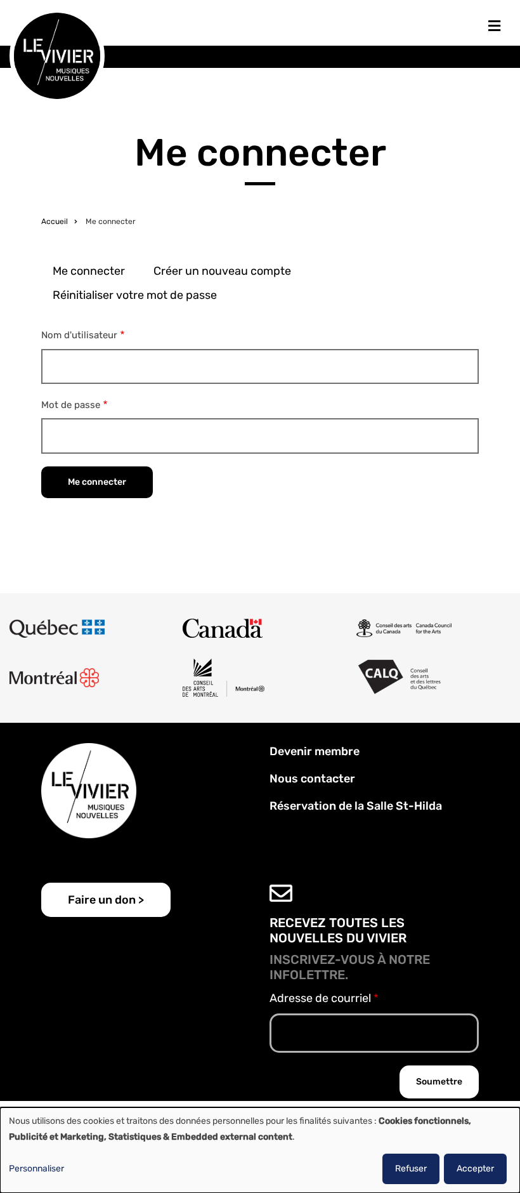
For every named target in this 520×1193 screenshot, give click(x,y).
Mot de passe (70, 405)
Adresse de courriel (320, 998)
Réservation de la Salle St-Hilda (356, 806)
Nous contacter (312, 779)
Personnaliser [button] (36, 1168)
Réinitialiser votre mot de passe (135, 295)
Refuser (411, 1168)
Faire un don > (106, 900)
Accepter (475, 1168)
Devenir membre (315, 751)
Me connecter (89, 271)
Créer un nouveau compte (222, 271)
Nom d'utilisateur (79, 335)
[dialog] (260, 1150)
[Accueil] (57, 55)
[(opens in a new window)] (57, 628)
